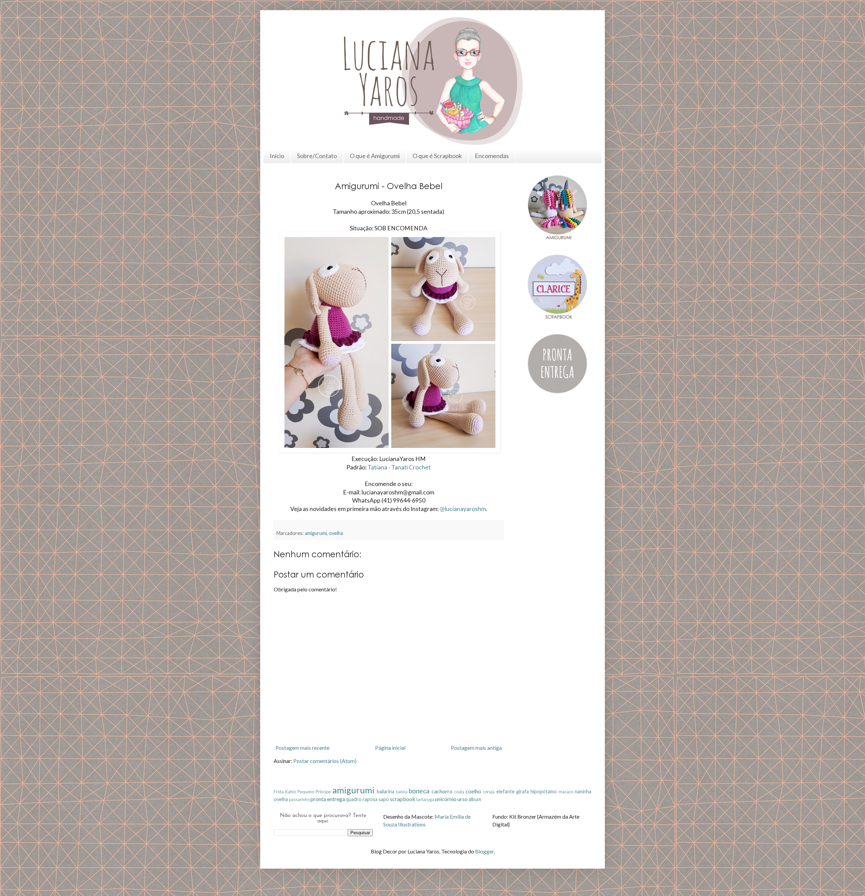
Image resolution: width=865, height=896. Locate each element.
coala (459, 791)
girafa (522, 791)
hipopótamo (543, 791)
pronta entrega (328, 799)
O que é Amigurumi (375, 155)
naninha (583, 791)
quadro (354, 799)
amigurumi (316, 533)
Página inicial (390, 747)
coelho (473, 791)
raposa (370, 799)
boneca (419, 791)
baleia (401, 791)
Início (277, 155)
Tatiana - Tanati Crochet (399, 467)
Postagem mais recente (302, 747)
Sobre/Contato (317, 155)
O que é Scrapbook (437, 155)
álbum (475, 799)
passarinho (299, 799)
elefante (505, 791)
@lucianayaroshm (463, 508)
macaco (566, 791)
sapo (383, 799)
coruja (489, 791)
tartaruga (425, 799)
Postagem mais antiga (476, 747)
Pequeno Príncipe (314, 791)
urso (463, 799)
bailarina (385, 791)
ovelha (336, 533)
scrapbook (402, 799)
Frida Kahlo (285, 791)
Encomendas (492, 155)
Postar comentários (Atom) (324, 761)
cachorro (441, 791)
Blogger (484, 851)
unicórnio (445, 799)
